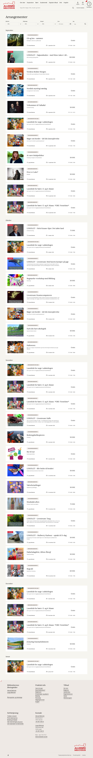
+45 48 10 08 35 (39, 722)
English (66, 3)
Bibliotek (7, 21)
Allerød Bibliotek (11, 690)
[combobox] (46, 7)
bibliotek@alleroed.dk (41, 737)
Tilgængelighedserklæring (64, 755)
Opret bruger (39, 688)
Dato (59, 21)
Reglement (38, 692)
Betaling (37, 696)
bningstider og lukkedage (15, 697)
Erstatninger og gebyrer (42, 694)
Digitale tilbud (53, 3)
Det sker (22, 3)
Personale (38, 698)
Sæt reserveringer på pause (15, 722)
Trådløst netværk (12, 716)
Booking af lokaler (12, 720)
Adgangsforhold (39, 700)
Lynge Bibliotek (11, 692)
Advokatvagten (68, 698)
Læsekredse (67, 692)
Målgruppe (25, 21)
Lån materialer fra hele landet (15, 724)
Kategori (42, 21)
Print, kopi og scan (12, 718)
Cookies (84, 755)
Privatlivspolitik (76, 755)
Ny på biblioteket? (40, 690)
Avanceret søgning (80, 7)
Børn (36, 3)
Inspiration (30, 3)
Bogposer (66, 690)
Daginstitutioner (68, 694)
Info (61, 3)
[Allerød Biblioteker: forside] (9, 5)
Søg (73, 21)
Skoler (65, 696)
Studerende (43, 3)
